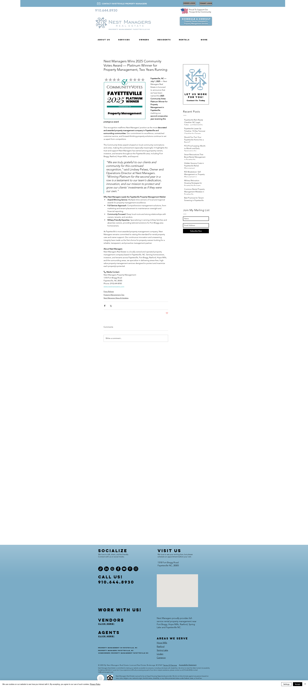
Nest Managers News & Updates (116, 298)
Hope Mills (162, 642)
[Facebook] (118, 568)
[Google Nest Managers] (112, 568)
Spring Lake (162, 650)
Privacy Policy (95, 684)
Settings (286, 684)
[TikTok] (100, 568)
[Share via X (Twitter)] (110, 306)
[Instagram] (136, 568)
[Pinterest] (130, 568)
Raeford (160, 646)
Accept (297, 684)
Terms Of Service (170, 665)
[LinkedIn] (106, 568)
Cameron (161, 657)
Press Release (109, 291)
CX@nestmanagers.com (105, 672)
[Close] (305, 684)
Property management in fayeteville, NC (117, 648)
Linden (160, 654)
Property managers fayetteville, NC (116, 650)
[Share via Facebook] (105, 306)
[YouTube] (124, 568)
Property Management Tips (114, 295)
